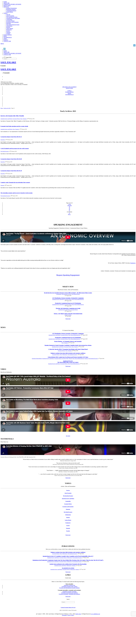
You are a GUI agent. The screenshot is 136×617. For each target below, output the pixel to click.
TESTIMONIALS (7, 37)
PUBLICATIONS (7, 34)
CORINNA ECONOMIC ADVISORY (12, 4)
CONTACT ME (7, 41)
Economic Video (65, 358)
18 (69, 206)
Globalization (9, 26)
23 (69, 213)
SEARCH (5, 40)
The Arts (8, 14)
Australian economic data (69, 585)
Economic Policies (10, 20)
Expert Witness (9, 12)
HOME (5, 1)
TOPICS (5, 13)
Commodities (9, 19)
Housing (8, 27)
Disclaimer (64, 615)
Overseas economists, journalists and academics (69, 594)
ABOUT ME (6, 3)
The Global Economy (5, 151)
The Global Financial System (12, 24)
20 (69, 209)
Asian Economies (10, 15)
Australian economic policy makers (69, 586)
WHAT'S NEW (6, 5)
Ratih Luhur (78, 614)
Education (8, 23)
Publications (64, 354)
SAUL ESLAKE (8, 69)
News (21, 118)
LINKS (5, 38)
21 (69, 210)
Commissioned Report (11, 10)
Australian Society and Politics (13, 18)
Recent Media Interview (79, 299)
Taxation (8, 33)
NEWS (5, 36)
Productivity (9, 29)
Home (2, 108)
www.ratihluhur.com (95, 614)
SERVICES (6, 6)
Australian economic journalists (69, 591)
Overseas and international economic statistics (69, 587)
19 (69, 208)
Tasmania (8, 32)
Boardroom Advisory (11, 9)
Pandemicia (132, 263)
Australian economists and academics (69, 592)
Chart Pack (3, 139)
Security (8, 31)
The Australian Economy (11, 17)
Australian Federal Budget (37, 358)
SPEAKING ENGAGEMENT (69, 87)
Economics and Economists (12, 22)
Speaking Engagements (11, 8)
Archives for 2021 (7, 108)
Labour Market (9, 28)
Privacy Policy (71, 615)
